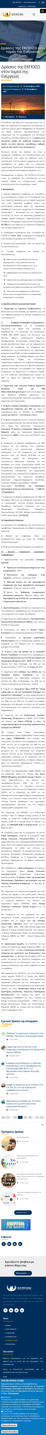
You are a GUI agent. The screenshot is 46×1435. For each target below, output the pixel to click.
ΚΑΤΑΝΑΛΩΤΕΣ (11, 1337)
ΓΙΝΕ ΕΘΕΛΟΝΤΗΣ (29, 2)
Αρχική (15, 59)
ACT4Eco (5, 225)
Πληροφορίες (13, 1393)
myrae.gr (17, 398)
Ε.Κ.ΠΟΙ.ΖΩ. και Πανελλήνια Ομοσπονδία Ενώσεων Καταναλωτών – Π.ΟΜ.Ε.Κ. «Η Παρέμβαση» (23, 489)
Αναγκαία (7, 1397)
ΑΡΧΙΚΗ (8, 1325)
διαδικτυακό (30, 715)
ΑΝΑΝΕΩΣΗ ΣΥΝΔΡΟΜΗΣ (27, 6)
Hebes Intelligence (9, 836)
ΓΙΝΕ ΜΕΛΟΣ (17, 2)
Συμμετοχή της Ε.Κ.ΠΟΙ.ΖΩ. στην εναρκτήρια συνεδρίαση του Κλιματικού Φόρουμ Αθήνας (25, 1049)
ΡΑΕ (38, 947)
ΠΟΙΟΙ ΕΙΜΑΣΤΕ (11, 1329)
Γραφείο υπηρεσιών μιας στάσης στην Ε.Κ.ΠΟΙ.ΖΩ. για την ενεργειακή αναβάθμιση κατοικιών (24, 1087)
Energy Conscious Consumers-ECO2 (17, 839)
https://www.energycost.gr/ (13, 392)
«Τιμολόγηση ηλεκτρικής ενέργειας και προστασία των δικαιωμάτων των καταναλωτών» (23, 953)
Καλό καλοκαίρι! (23, 1137)
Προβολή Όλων (21, 1212)
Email (5, 1377)
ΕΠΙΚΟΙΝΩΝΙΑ (10, 1344)
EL (39, 2)
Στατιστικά (7, 1411)
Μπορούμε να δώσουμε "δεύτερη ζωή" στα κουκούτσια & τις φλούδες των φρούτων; (31, 1176)
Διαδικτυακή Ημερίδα (14, 944)
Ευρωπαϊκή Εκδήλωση (10, 982)
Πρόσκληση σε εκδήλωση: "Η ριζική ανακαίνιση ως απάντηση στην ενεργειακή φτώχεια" (23, 1104)
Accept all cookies (9, 1432)
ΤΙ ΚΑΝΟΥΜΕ (10, 1333)
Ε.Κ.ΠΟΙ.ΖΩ (23, 515)
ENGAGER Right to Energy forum (24, 825)
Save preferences (9, 1425)
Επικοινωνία (21, 1273)
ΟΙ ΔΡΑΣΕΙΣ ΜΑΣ (26, 59)
